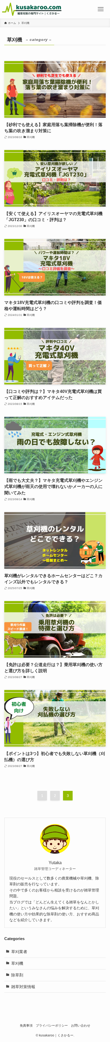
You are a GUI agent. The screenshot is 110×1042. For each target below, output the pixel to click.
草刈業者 (19, 952)
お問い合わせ (80, 1025)
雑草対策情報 (23, 987)
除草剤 (17, 975)
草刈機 (17, 963)
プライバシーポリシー (52, 1025)
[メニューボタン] (100, 9)
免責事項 (26, 1025)
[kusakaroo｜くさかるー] (31, 9)
